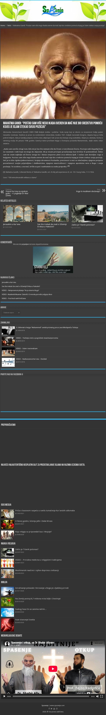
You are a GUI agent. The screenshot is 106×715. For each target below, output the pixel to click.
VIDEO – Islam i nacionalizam (26, 348)
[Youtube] (54, 708)
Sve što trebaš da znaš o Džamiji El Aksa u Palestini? (52, 225)
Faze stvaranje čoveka (25, 619)
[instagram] (57, 708)
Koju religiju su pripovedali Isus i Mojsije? (33, 532)
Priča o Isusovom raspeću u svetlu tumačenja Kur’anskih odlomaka (45, 510)
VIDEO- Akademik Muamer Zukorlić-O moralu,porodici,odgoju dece (27, 294)
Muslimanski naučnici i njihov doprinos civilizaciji (37, 570)
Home (3, 25)
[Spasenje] (53, 10)
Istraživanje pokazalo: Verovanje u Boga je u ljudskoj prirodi (42, 588)
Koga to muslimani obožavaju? (88, 190)
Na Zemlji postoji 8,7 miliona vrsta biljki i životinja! (38, 598)
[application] (53, 669)
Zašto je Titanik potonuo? (83, 225)
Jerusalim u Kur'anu (11, 224)
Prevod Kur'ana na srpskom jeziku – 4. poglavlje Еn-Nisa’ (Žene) (17, 193)
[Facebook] (49, 708)
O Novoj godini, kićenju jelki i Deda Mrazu (33, 521)
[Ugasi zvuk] (97, 696)
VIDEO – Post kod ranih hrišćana (14, 298)
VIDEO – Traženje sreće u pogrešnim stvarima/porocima (37, 338)
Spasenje (45, 705)
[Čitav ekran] (101, 696)
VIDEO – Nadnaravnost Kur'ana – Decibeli (31, 359)
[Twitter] (51, 708)
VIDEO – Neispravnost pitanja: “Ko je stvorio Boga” (20, 290)
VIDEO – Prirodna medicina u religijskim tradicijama (38, 560)
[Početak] (4, 696)
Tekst (9, 25)
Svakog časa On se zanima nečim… (31, 609)
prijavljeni (25, 244)
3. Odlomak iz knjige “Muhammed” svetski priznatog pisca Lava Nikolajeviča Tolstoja (47, 327)
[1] (4, 172)
